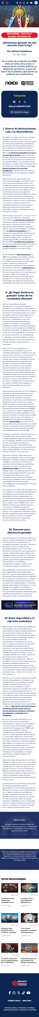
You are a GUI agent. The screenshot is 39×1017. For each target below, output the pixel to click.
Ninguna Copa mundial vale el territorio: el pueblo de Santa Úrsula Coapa (8, 932)
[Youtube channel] (31, 2)
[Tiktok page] (23, 992)
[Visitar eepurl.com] (19, 605)
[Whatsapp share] (25, 101)
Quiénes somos (14, 1001)
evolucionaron (27, 267)
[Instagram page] (20, 2)
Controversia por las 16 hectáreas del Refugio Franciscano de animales (29, 961)
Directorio (26, 1001)
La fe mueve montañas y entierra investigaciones (29, 930)
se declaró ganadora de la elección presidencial (18, 168)
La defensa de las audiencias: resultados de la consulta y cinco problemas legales (8, 902)
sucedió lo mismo (9, 246)
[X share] (19, 101)
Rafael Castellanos (22, 51)
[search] (36, 2)
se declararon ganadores (16, 231)
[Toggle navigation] (2, 3)
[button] (19, 605)
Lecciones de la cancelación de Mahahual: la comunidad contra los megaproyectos (29, 902)
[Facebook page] (17, 2)
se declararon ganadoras (23, 220)
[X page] (24, 2)
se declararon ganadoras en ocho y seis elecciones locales (19, 153)
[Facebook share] (14, 101)
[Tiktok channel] (27, 2)
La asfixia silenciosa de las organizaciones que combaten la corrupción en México (9, 961)
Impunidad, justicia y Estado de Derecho (19, 35)
